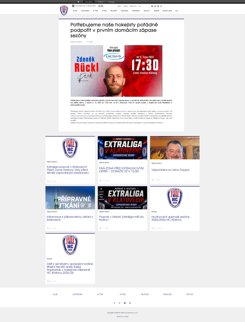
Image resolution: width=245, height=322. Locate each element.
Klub (75, 11)
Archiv (147, 11)
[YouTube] (158, 6)
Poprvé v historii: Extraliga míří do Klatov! (121, 218)
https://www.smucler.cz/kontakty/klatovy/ (86, 116)
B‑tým (122, 294)
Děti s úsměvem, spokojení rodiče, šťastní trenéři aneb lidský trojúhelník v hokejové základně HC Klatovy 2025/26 (70, 268)
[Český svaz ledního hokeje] (79, 3)
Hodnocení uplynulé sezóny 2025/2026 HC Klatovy (170, 218)
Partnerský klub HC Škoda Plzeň (85, 6)
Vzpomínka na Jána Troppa (170, 169)
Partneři (135, 11)
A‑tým (100, 294)
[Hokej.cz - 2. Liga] (101, 3)
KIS (139, 6)
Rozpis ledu (133, 6)
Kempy (119, 6)
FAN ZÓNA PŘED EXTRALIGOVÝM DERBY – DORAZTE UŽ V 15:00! (121, 169)
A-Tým (95, 11)
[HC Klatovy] (152, 6)
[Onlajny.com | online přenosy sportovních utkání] (112, 3)
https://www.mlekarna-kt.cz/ (116, 111)
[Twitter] (161, 6)
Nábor (126, 6)
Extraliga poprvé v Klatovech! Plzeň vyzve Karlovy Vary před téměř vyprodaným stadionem (68, 170)
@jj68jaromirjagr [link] (159, 118)
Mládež (114, 11)
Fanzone (124, 11)
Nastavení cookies (122, 316)
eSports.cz (131, 313)
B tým (104, 11)
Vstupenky (85, 11)
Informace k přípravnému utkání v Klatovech (70, 218)
